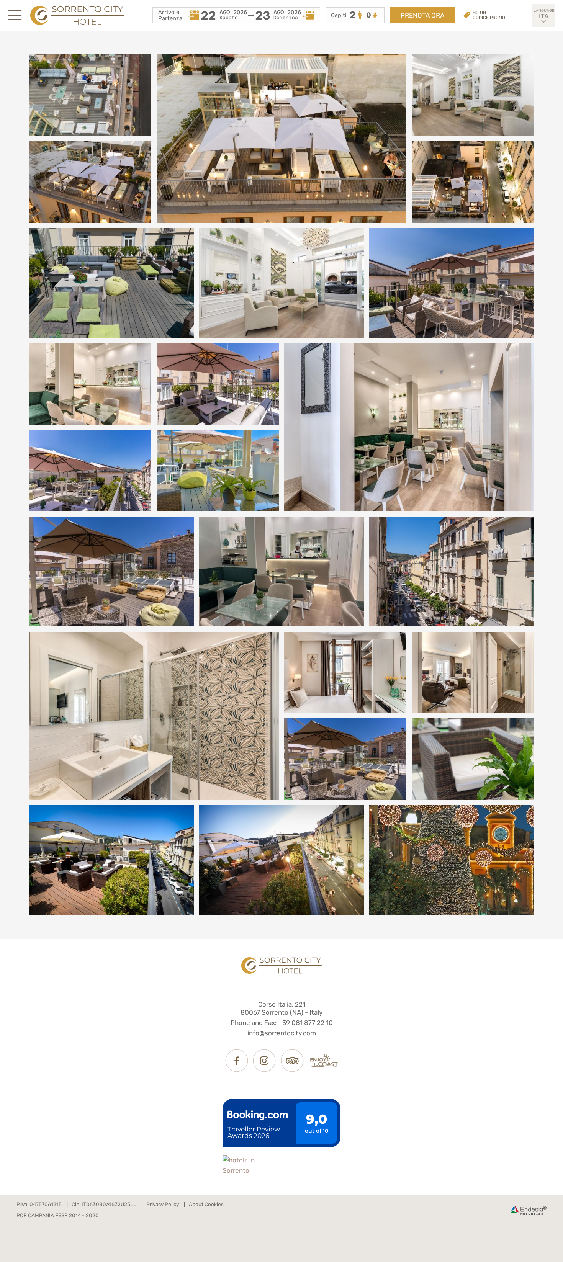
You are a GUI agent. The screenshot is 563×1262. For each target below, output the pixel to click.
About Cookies (206, 1204)
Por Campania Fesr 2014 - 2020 (57, 1215)
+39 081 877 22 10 (305, 1023)
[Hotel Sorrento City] (281, 965)
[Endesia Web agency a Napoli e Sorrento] (529, 1210)
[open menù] (14, 15)
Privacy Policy (162, 1204)
